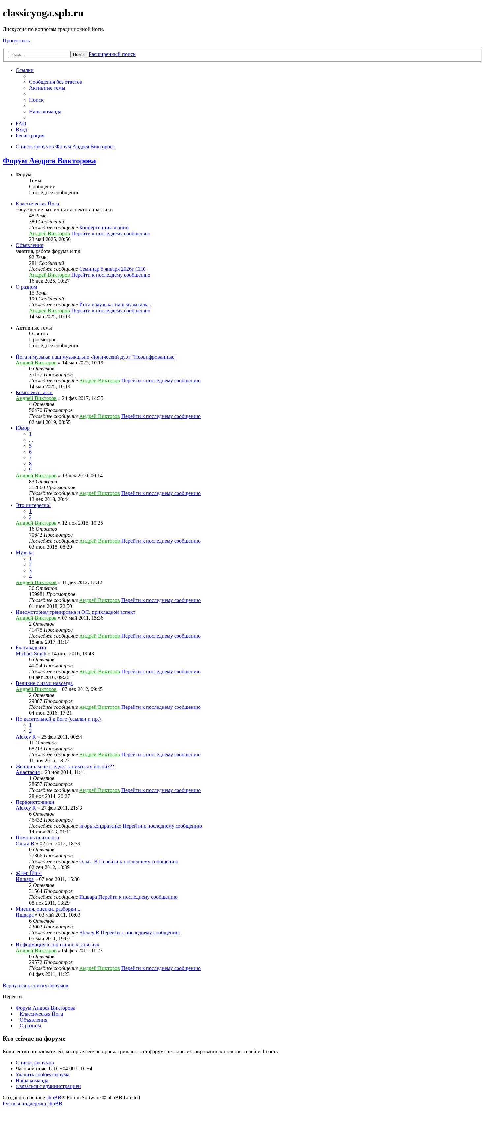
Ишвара (25, 879)
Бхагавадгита (31, 647)
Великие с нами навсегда (44, 683)
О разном (26, 287)
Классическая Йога (37, 203)
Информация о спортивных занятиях (57, 944)
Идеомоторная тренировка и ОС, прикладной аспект (75, 612)
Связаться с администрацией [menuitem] (48, 1086)
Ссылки (25, 70)
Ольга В (25, 843)
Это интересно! (33, 505)
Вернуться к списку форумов (35, 985)
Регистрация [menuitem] (30, 135)
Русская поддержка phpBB (32, 1103)
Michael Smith (31, 653)
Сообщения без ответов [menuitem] (55, 82)
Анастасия (28, 772)
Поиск (79, 54)
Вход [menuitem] (21, 129)
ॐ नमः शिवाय (29, 873)
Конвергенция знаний (104, 227)
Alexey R (26, 736)
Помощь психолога (37, 837)
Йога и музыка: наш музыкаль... (115, 304)
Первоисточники (35, 802)
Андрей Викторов (49, 233)
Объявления (29, 245)
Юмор (23, 428)
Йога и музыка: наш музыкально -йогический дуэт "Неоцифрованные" (96, 357)
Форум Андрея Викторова (49, 160)
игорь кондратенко (100, 826)
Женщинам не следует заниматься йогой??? (65, 766)
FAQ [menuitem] (21, 123)
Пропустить (16, 40)
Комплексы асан (34, 392)
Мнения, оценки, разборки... (48, 909)
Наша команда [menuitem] (45, 111)
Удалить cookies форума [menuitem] (42, 1074)
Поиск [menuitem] (36, 100)
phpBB (53, 1097)
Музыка (25, 552)
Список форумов (35, 1062)
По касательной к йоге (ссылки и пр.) (58, 719)
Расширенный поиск (112, 54)
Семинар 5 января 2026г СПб (112, 269)
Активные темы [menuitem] (47, 88)
